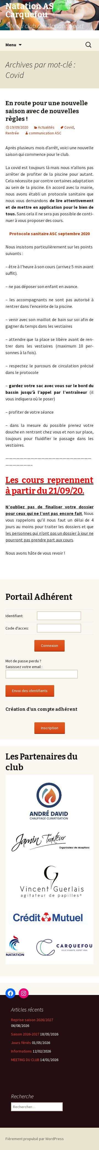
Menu (11, 44)
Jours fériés (21, 1042)
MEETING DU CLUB (25, 1059)
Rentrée (12, 133)
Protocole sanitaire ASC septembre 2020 (49, 233)
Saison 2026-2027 (25, 1034)
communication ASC (45, 133)
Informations (21, 1051)
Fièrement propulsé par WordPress (35, 1138)
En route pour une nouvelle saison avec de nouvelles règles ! (47, 111)
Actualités (46, 127)
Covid (69, 127)
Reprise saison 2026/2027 (32, 1019)
